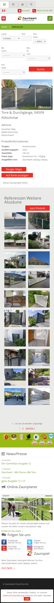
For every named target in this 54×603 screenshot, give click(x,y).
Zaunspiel (42, 553)
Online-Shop (31, 4)
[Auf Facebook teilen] (31, 182)
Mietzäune (13, 4)
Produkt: (3, 66)
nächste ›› (30, 428)
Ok (27, 599)
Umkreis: (34, 35)
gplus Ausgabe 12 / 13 (13, 481)
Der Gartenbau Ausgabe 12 (16, 463)
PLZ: (23, 34)
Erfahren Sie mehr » (12, 531)
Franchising (22, 4)
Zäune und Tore (4, 4)
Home (4, 26)
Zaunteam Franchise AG (16, 584)
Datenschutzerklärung (13, 595)
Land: (3, 34)
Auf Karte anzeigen (17, 175)
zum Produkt (37, 208)
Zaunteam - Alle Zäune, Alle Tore (18, 472)
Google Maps (14, 169)
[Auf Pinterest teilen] (34, 182)
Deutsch (4, 10)
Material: (28, 50)
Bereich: (4, 49)
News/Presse (16, 453)
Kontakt (25, 10)
